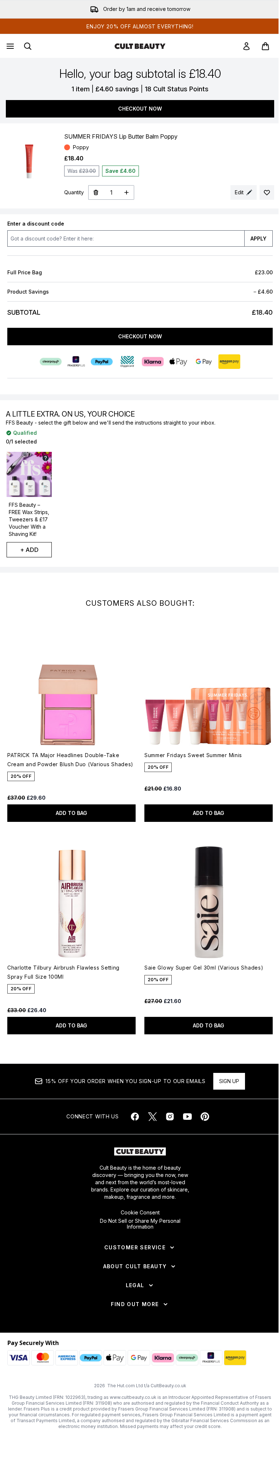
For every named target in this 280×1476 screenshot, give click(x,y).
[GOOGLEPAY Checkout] (203, 361)
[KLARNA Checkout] (152, 361)
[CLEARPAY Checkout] (50, 361)
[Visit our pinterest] (205, 1116)
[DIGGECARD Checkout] (127, 361)
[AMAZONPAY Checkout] (229, 361)
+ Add (29, 549)
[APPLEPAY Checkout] (178, 361)
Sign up (229, 1081)
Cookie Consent (140, 1213)
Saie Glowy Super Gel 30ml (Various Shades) (203, 967)
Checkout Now (140, 109)
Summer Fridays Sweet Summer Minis (193, 755)
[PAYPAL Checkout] (101, 361)
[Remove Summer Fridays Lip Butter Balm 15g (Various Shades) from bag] (95, 192)
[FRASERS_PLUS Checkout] (76, 361)
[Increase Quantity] (126, 192)
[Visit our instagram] (170, 1116)
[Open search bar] (27, 46)
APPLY (258, 238)
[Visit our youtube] (187, 1116)
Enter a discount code (35, 223)
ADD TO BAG (71, 813)
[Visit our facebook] (135, 1116)
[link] (246, 46)
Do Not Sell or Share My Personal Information (140, 1224)
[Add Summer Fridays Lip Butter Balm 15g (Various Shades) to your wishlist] (267, 192)
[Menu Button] (9, 46)
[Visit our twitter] (152, 1116)
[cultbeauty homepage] (140, 46)
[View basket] (265, 46)
